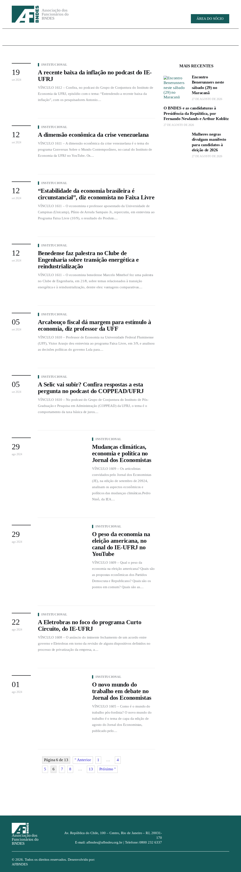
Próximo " (107, 769)
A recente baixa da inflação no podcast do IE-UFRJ (95, 75)
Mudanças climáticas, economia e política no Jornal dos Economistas (121, 453)
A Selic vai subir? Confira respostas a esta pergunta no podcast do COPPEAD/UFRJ (91, 387)
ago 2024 (17, 454)
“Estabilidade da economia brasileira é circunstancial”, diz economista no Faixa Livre (96, 194)
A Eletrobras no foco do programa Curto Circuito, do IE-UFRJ (89, 625)
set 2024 (16, 79)
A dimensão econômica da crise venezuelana (93, 134)
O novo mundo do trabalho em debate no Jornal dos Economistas (121, 691)
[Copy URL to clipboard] (195, 7)
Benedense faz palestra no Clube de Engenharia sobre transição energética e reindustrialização (88, 260)
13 (91, 769)
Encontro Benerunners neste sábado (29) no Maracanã (208, 85)
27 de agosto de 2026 (207, 99)
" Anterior (83, 760)
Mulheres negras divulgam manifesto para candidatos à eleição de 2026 (209, 142)
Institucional (54, 64)
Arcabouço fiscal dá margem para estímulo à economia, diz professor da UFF (94, 325)
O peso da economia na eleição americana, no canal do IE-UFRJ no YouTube (121, 544)
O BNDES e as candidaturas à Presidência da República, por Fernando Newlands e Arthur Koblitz (196, 113)
